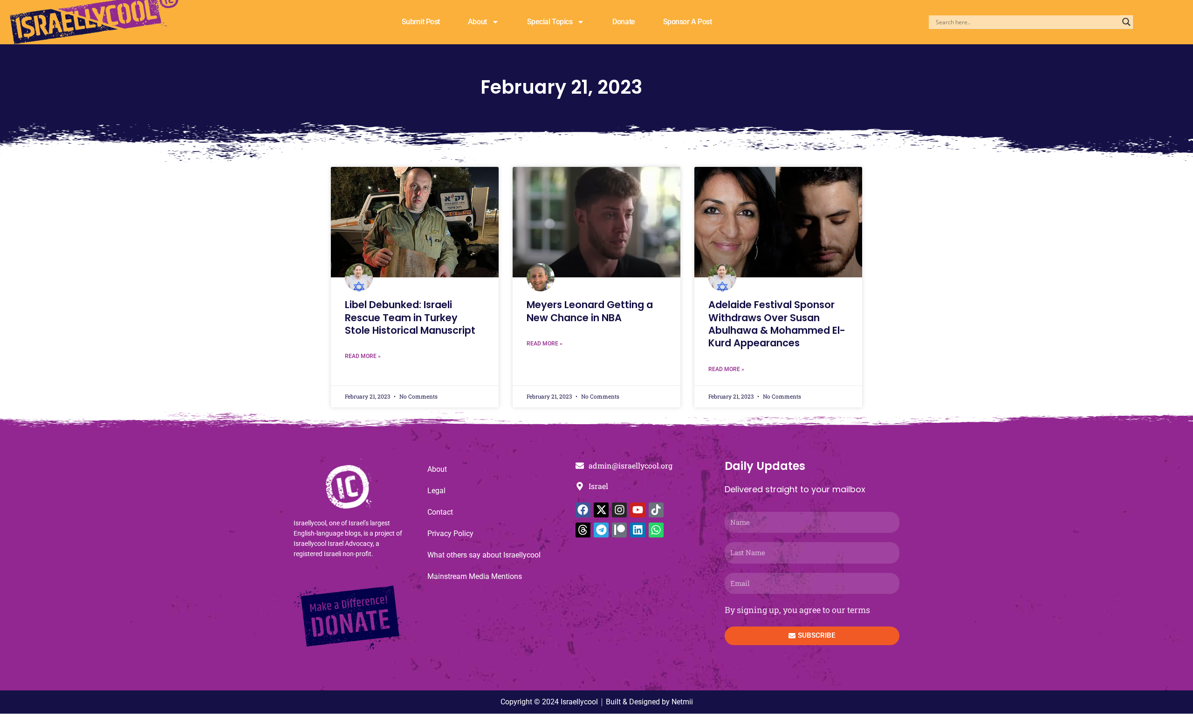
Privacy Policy (450, 533)
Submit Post (421, 21)
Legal (436, 490)
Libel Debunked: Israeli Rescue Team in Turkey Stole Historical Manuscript (410, 317)
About (477, 21)
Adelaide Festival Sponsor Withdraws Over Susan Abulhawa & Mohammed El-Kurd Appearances (776, 324)
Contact (440, 512)
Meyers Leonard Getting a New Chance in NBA (590, 311)
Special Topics (550, 21)
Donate (623, 21)
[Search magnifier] (1126, 21)
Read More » (363, 356)
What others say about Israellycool (484, 555)
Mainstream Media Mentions (474, 576)
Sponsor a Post (687, 21)
